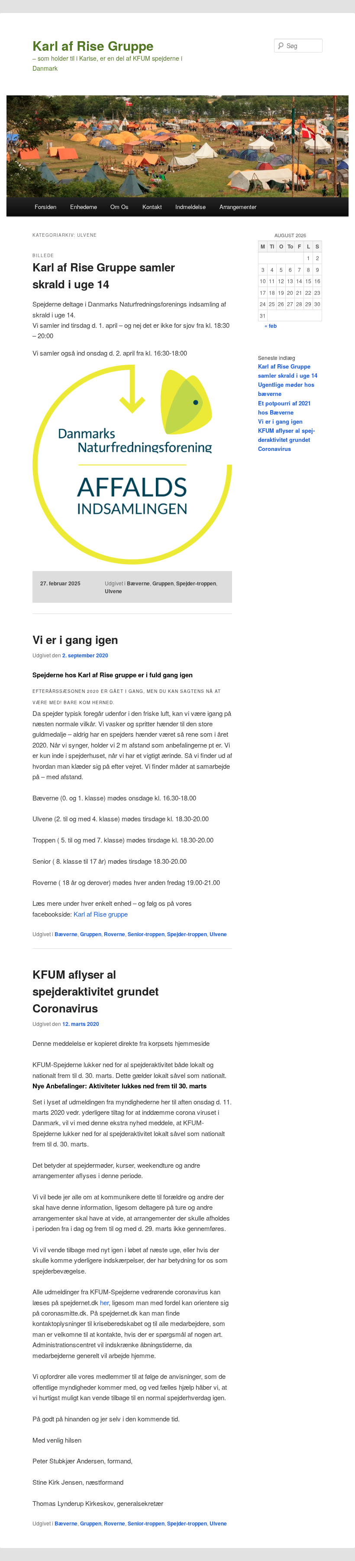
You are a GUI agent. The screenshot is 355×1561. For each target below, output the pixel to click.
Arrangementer (237, 206)
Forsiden (45, 206)
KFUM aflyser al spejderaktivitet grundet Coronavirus (95, 991)
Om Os (119, 206)
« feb (271, 326)
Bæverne (138, 583)
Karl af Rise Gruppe (93, 45)
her (104, 1302)
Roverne (114, 934)
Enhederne (83, 206)
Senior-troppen (146, 934)
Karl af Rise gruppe (101, 913)
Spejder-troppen (196, 583)
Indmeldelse (190, 206)
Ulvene (113, 591)
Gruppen (163, 583)
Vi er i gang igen (75, 639)
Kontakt (152, 206)
